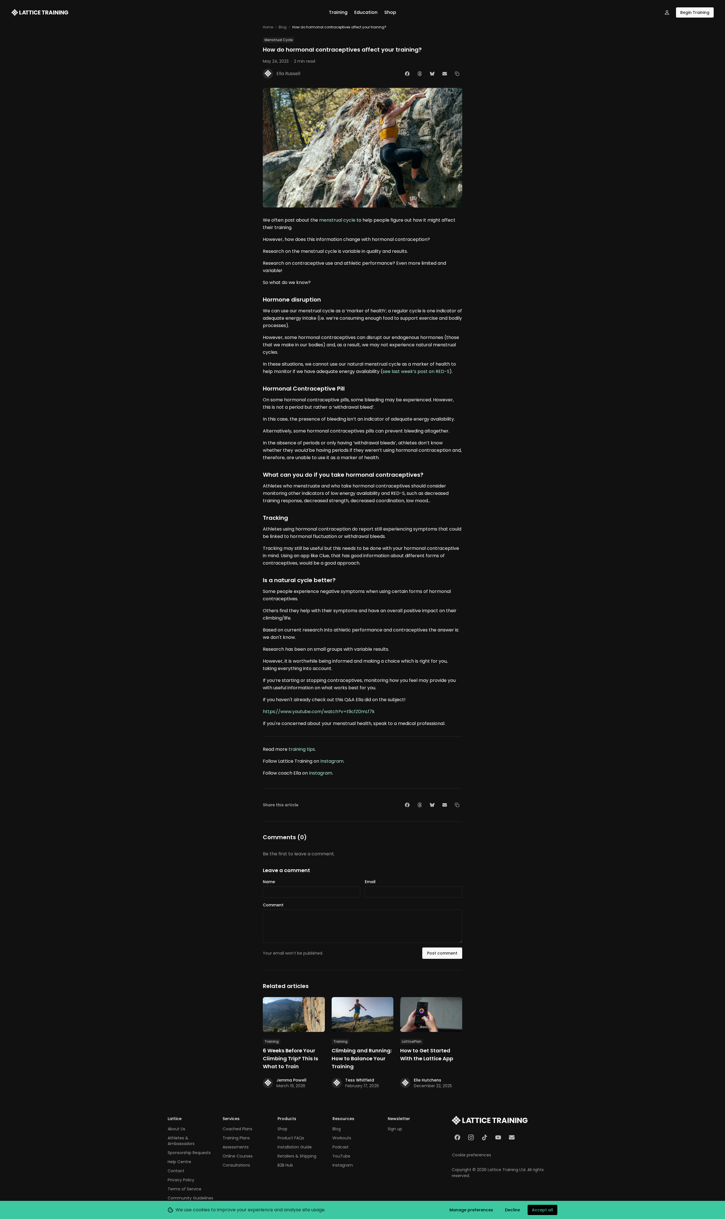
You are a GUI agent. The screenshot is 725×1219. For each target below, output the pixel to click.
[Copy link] (457, 74)
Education (366, 12)
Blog (283, 27)
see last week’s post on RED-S (416, 371)
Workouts (341, 1138)
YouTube (341, 1156)
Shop (390, 12)
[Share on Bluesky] (432, 74)
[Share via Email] (445, 74)
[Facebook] (457, 1137)
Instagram (332, 761)
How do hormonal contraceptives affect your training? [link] (339, 27)
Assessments (236, 1147)
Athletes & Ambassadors (181, 1140)
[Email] (511, 1137)
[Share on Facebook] (407, 74)
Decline (512, 1210)
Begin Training (694, 12)
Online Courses (238, 1156)
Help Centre (179, 1162)
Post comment (442, 953)
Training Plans (236, 1138)
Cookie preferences (471, 1155)
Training (338, 12)
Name (269, 882)
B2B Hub (285, 1165)
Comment (273, 905)
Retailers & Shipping (297, 1156)
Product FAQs (291, 1138)
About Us (176, 1129)
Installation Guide (295, 1147)
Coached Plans (237, 1129)
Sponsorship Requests (189, 1153)
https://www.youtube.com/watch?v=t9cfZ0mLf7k (319, 711)
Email (370, 882)
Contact (176, 1171)
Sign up (395, 1129)
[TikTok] (484, 1137)
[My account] (667, 12)
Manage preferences (471, 1210)
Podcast (340, 1147)
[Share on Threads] (420, 74)
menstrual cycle (337, 220)
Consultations (236, 1165)
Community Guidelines (190, 1198)
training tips (302, 749)
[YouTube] (498, 1137)
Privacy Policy (181, 1180)
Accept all (542, 1210)
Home (268, 27)
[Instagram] (471, 1137)
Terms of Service (184, 1189)
